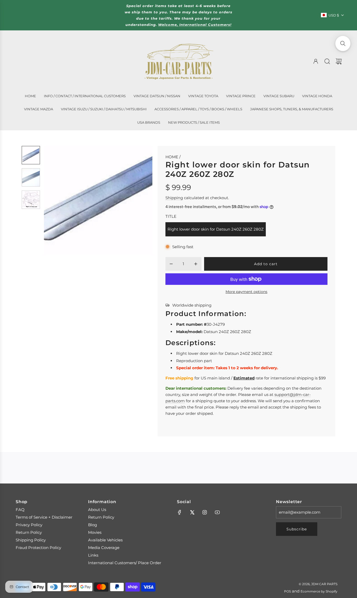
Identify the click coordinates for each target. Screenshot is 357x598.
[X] (192, 512)
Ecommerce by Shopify (319, 591)
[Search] (327, 61)
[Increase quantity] (195, 264)
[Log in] (315, 61)
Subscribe (296, 529)
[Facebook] (179, 512)
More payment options (246, 291)
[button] (56, 200)
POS (287, 591)
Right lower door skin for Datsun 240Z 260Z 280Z (216, 229)
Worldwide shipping (191, 305)
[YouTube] (217, 512)
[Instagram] (204, 512)
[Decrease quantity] (171, 264)
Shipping (174, 197)
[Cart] (338, 61)
